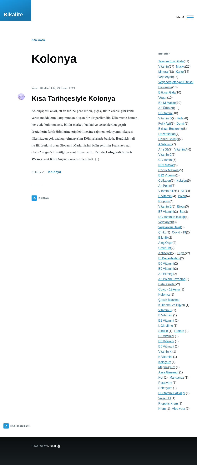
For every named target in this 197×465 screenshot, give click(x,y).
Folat (180, 118)
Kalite (180, 71)
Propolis (164, 201)
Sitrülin (163, 331)
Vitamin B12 (166, 191)
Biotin (181, 206)
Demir (180, 123)
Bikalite (13, 14)
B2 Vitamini (166, 336)
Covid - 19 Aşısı (169, 289)
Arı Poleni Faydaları (171, 279)
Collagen (164, 180)
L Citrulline (165, 325)
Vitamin (163, 66)
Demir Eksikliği (168, 139)
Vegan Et (164, 398)
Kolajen (181, 180)
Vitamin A (180, 149)
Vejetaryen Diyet (169, 227)
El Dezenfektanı (169, 258)
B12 (183, 191)
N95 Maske (166, 165)
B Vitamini (165, 315)
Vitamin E (165, 206)
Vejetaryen (165, 222)
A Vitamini (165, 144)
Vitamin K (165, 351)
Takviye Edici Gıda (171, 61)
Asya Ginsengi (168, 372)
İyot (160, 377)
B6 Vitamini (166, 263)
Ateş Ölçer (165, 242)
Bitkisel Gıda (167, 92)
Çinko (162, 232)
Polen (182, 196)
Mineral (163, 71)
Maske (180, 66)
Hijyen (181, 253)
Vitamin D (165, 118)
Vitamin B (165, 310)
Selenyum (165, 388)
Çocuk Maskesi (168, 170)
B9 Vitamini (166, 268)
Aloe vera (178, 408)
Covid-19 (164, 248)
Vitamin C (165, 154)
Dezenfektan (167, 134)
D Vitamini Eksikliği (171, 216)
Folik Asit (164, 123)
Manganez (176, 377)
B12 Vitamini (167, 175)
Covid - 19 (179, 232)
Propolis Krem (168, 403)
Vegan (162, 97)
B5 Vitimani (166, 346)
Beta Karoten (167, 284)
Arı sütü (163, 149)
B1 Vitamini (166, 320)
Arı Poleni (165, 185)
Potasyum (165, 382)
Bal (182, 211)
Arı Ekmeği (165, 274)
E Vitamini (165, 196)
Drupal (51, 445)
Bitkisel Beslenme (170, 128)
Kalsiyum (164, 362)
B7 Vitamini (166, 211)
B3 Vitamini (166, 341)
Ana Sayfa (38, 39)
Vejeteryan (165, 77)
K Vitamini (165, 356)
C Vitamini (165, 159)
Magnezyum (166, 367)
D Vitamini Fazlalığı (171, 393)
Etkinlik (163, 237)
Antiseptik (165, 253)
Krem (162, 408)
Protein (179, 331)
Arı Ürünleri (166, 108)
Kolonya (54, 172)
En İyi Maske (167, 102)
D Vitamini (165, 113)
